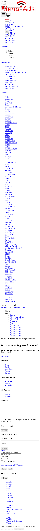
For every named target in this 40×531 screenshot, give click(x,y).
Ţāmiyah (8, 276)
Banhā (7, 145)
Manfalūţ (8, 192)
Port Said (8, 103)
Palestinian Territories (14, 509)
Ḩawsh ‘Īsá (9, 186)
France (8, 488)
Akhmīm (8, 172)
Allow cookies (19, 529)
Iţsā (6, 284)
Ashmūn (8, 190)
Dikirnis (8, 153)
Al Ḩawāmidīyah (11, 162)
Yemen (8, 523)
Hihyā (7, 290)
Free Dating (9, 42)
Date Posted (4, 46)
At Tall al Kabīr (10, 262)
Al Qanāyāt (9, 292)
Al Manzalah (9, 214)
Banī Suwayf (10, 141)
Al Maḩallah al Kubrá (13, 107)
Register (8, 27)
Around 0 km (14, 325)
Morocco (9, 505)
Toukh (7, 212)
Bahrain (9, 484)
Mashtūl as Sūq (10, 280)
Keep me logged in (10, 461)
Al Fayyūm (9, 117)
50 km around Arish (18, 307)
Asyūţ (7, 111)
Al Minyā (8, 133)
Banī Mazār (9, 242)
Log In (7, 25)
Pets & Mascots (10, 40)
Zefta (7, 178)
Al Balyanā (9, 268)
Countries (8, 386)
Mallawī (8, 151)
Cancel (4, 469)
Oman (8, 507)
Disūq (7, 166)
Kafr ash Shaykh (11, 149)
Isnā (6, 200)
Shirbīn (7, 254)
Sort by (12, 315)
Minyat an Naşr (10, 244)
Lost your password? (8, 465)
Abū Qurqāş (9, 232)
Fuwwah (8, 222)
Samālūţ (8, 182)
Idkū (7, 135)
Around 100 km (15, 327)
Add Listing (9, 29)
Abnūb (7, 202)
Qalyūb (8, 170)
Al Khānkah (9, 226)
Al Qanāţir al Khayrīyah (13, 248)
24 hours (11, 51)
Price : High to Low (17, 319)
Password (4, 457)
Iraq (7, 490)
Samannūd (9, 252)
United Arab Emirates (14, 521)
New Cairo (9, 139)
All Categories (5, 62)
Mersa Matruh (10, 228)
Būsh (7, 184)
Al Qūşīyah (9, 204)
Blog (7, 365)
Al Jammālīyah (10, 206)
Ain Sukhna (9, 282)
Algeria (9, 482)
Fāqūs (7, 224)
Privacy (8, 373)
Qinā (7, 127)
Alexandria (9, 99)
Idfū (6, 155)
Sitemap (8, 384)
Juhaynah (8, 274)
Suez (7, 105)
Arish (7, 159)
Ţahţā (7, 180)
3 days (10, 53)
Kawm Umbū (10, 238)
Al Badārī (8, 288)
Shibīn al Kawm (11, 143)
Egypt (8, 486)
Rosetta (8, 216)
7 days (10, 55)
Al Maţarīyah (10, 174)
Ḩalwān (8, 129)
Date (11, 323)
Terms (7, 371)
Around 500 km (15, 335)
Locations (4, 92)
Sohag (7, 137)
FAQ (7, 367)
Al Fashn (8, 220)
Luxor (7, 109)
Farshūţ (8, 258)
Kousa (7, 236)
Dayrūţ (7, 208)
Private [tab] (8, 299)
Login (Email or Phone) (9, 452)
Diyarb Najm (10, 260)
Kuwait (9, 496)
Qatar (8, 511)
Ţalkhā (7, 147)
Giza (7, 101)
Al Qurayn (9, 230)
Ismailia (8, 121)
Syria (8, 517)
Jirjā (6, 160)
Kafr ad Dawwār (11, 123)
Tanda (7, 115)
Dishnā (7, 256)
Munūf (7, 188)
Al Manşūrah (10, 113)
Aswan (7, 125)
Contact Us (9, 382)
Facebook (4, 450)
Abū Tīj (8, 198)
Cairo (7, 97)
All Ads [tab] (8, 297)
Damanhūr (9, 131)
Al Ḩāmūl (8, 278)
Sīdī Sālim (9, 272)
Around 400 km (15, 333)
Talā (6, 264)
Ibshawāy (8, 266)
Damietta (8, 194)
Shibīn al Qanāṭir (11, 246)
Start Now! (5, 356)
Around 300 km (15, 331)
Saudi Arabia (11, 513)
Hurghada (8, 176)
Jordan (8, 494)
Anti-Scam (9, 369)
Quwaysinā (9, 294)
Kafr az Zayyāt (10, 196)
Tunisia (9, 519)
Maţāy (7, 286)
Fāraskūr (8, 240)
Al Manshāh (9, 234)
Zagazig (8, 119)
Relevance (13, 321)
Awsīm (7, 218)
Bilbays (8, 157)
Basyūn (8, 250)
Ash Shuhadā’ (10, 270)
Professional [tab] (10, 301)
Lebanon (9, 498)
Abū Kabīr (9, 168)
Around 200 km (15, 329)
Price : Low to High (17, 317)
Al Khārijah (9, 210)
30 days (11, 58)
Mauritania (10, 502)
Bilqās (7, 164)
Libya (8, 500)
